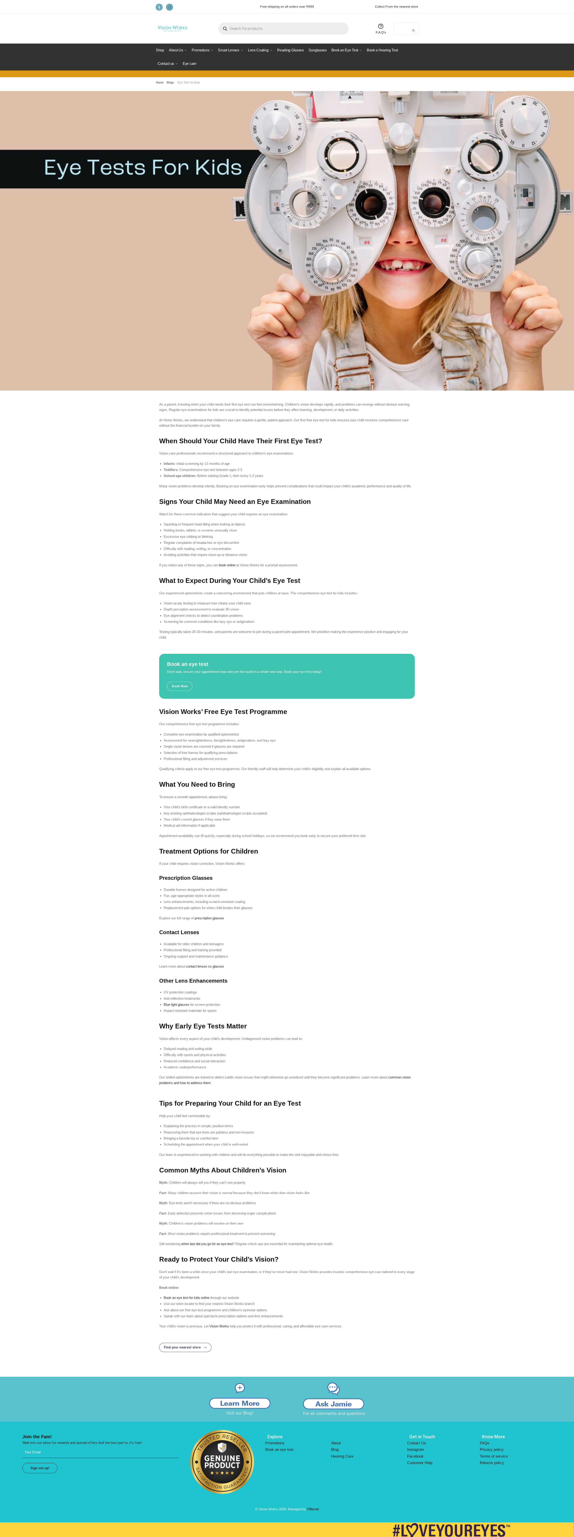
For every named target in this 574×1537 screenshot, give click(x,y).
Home (159, 82)
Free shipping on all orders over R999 (287, 6)
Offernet (313, 1509)
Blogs (170, 82)
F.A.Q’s (381, 32)
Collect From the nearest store (396, 6)
